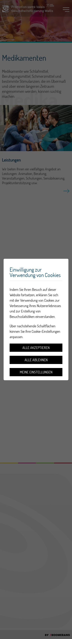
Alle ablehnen (36, 360)
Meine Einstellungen (36, 372)
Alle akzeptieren (36, 347)
